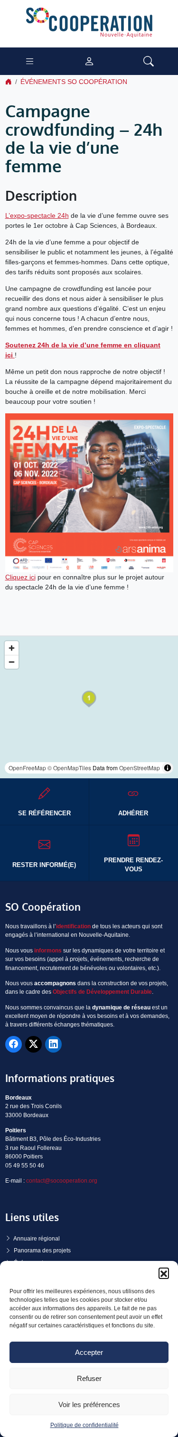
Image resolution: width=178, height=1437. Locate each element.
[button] (164, 1273)
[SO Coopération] (89, 23)
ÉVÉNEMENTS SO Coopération (73, 81)
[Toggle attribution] (167, 768)
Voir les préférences (89, 1404)
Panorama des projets (42, 1250)
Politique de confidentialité (84, 1425)
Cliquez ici (20, 577)
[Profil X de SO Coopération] (33, 1044)
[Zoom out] (12, 662)
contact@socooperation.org (61, 1180)
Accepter (89, 1352)
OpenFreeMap (27, 768)
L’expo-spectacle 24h (37, 215)
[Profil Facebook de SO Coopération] (13, 1044)
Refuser (89, 1378)
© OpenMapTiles (69, 768)
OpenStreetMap (139, 768)
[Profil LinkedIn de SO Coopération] (53, 1044)
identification (73, 926)
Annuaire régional (36, 1238)
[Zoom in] (12, 648)
